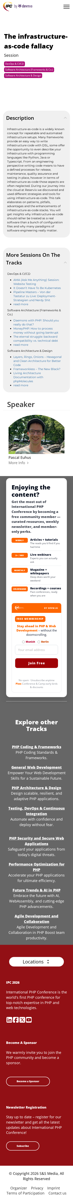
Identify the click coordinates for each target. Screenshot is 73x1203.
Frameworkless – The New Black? (36, 369)
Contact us (57, 1193)
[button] (36, 961)
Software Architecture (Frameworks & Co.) (29, 69)
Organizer (18, 1188)
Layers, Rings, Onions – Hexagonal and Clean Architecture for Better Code (37, 361)
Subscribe (23, 1146)
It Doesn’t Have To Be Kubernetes (37, 288)
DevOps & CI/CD (14, 63)
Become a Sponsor (28, 1081)
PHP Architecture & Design (36, 787)
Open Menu (66, 7)
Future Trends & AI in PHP (36, 890)
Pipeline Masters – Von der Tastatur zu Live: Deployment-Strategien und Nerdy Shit (34, 296)
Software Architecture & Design (23, 75)
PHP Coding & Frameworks (36, 746)
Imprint (53, 1188)
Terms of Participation (25, 1193)
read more (20, 304)
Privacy (37, 1188)
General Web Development (36, 767)
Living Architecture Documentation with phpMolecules (28, 377)
